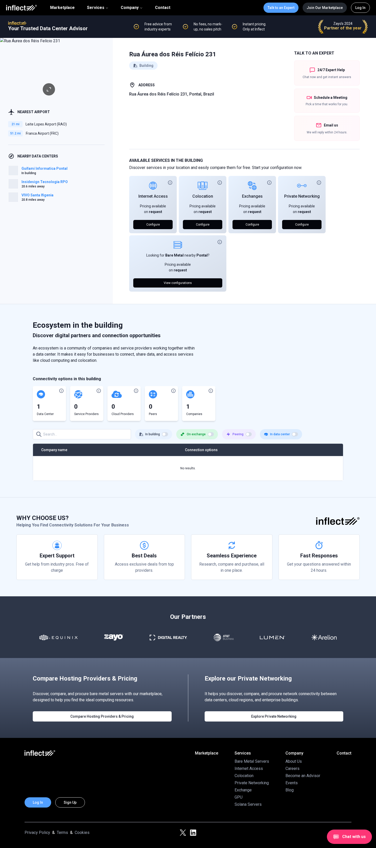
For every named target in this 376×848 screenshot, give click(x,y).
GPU (238, 797)
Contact (162, 8)
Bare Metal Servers (252, 761)
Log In (360, 8)
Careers (292, 768)
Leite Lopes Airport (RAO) (46, 124)
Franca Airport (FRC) (42, 133)
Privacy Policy (37, 832)
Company (130, 7)
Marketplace (62, 8)
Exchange (243, 790)
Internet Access (153, 196)
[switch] (165, 434)
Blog (289, 790)
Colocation (202, 196)
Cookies (82, 832)
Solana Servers (248, 804)
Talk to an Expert (281, 8)
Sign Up (70, 802)
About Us (293, 761)
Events (291, 782)
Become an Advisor (302, 775)
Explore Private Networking (273, 716)
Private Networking (302, 196)
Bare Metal (174, 255)
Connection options (201, 450)
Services (95, 7)
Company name (54, 450)
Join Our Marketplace (325, 8)
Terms (62, 832)
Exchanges (252, 196)
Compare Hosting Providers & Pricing (102, 716)
